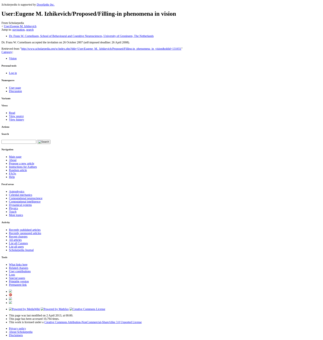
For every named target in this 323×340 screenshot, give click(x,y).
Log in (13, 73)
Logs (12, 274)
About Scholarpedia (21, 331)
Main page (15, 156)
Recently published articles (25, 229)
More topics (16, 215)
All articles (15, 239)
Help (12, 177)
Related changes (18, 268)
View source (16, 116)
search (30, 29)
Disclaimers (16, 335)
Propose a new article (21, 163)
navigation (18, 29)
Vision (13, 58)
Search (5, 134)
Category (6, 52)
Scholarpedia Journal (21, 250)
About (12, 160)
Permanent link (18, 284)
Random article (18, 170)
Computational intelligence (25, 201)
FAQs (12, 173)
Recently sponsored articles (25, 233)
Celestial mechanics (20, 194)
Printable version (19, 281)
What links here (18, 264)
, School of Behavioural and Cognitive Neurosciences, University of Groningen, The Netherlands (81, 36)
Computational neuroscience (25, 198)
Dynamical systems (20, 205)
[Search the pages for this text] (43, 142)
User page (15, 87)
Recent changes (18, 236)
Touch (12, 211)
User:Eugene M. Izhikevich (20, 26)
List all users (16, 246)
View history (16, 119)
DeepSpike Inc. (46, 4)
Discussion (15, 91)
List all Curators (18, 243)
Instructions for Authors (23, 166)
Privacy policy (17, 328)
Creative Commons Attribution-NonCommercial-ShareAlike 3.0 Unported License (93, 322)
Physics (13, 208)
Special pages (17, 278)
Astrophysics (16, 191)
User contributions (20, 271)
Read (12, 112)
